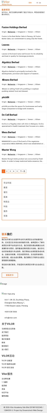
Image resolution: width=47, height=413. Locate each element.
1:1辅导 (5, 382)
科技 (6, 206)
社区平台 (5, 392)
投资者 (4, 386)
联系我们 (5, 346)
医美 (6, 197)
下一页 (22, 171)
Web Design (38, 410)
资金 (3, 389)
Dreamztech (28, 410)
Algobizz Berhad (10, 62)
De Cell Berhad (9, 114)
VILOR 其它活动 (8, 367)
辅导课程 (5, 396)
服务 (6, 211)
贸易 (6, 216)
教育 (6, 187)
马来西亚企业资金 (31, 239)
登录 (30, 3)
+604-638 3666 (11, 312)
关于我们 (5, 332)
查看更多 (10, 275)
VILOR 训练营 (7, 361)
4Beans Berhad (10, 79)
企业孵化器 (6, 379)
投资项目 (5, 336)
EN (40, 3)
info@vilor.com (11, 318)
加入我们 (5, 349)
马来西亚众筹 (29, 264)
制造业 (6, 202)
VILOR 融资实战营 (9, 364)
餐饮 (6, 192)
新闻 (3, 342)
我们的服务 (6, 339)
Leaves (5, 44)
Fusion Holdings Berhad (14, 27)
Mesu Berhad (9, 132)
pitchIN (5, 97)
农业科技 (7, 183)
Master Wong (9, 149)
